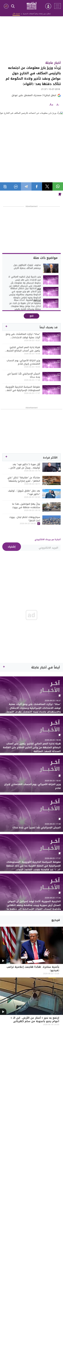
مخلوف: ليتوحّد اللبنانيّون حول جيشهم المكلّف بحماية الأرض (27, 267)
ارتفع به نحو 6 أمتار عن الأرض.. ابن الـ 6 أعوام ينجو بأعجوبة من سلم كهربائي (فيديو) (35, 1021)
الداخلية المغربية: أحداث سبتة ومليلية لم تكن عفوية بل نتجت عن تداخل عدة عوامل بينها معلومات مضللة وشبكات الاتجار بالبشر (25, 305)
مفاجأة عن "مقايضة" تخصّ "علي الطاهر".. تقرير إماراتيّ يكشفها (23, 479)
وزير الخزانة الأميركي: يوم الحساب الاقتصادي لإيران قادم (23, 362)
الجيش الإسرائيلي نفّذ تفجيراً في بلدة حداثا (23, 375)
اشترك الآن (16, 13)
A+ (51, 104)
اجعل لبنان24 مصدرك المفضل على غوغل (34, 95)
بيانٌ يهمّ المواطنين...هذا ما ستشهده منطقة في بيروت (26, 505)
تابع (31, 316)
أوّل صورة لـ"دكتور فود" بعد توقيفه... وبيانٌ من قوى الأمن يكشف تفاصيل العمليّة (25, 466)
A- (57, 105)
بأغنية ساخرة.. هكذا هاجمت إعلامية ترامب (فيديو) (33, 969)
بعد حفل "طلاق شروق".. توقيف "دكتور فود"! (24, 492)
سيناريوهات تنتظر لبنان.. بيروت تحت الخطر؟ (24, 518)
